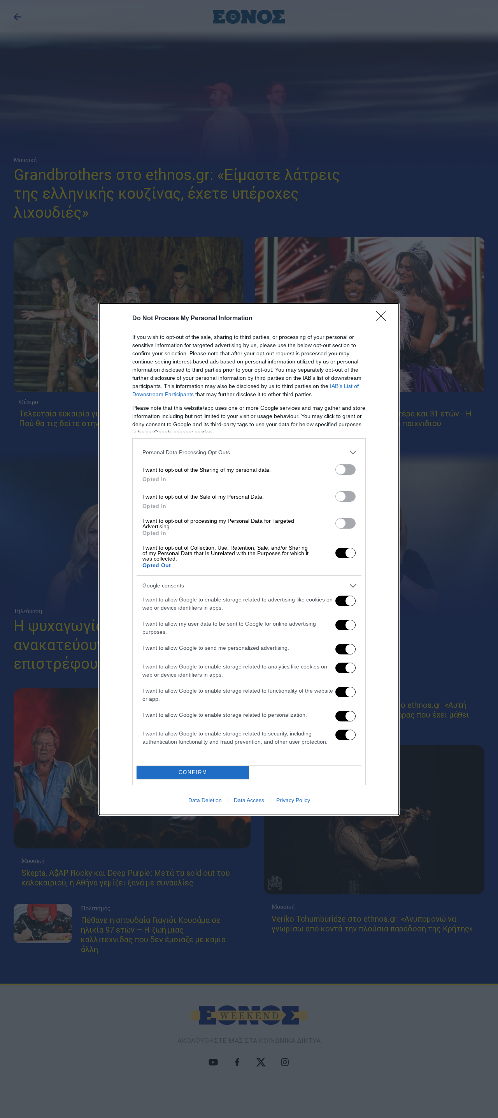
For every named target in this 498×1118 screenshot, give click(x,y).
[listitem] (249, 452)
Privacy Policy (293, 800)
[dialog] (249, 559)
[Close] (383, 318)
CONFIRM (193, 772)
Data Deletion (205, 800)
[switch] (345, 469)
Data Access (249, 800)
